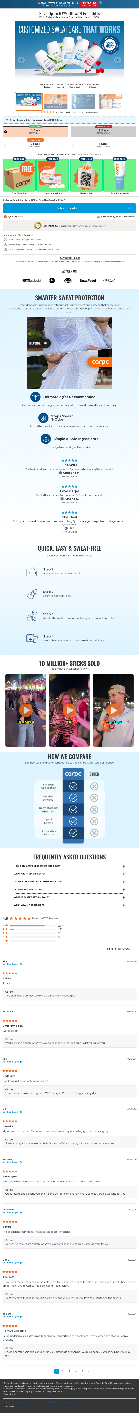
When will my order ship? (29, 905)
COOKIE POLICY (10, 1394)
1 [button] (56, 1371)
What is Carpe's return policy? (32, 897)
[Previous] (21, 60)
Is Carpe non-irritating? (28, 889)
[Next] (117, 60)
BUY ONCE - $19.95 (70, 258)
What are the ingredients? (29, 874)
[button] (100, 4)
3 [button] (69, 1371)
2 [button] (63, 1371)
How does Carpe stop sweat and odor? (37, 866)
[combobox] (119, 949)
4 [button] (76, 1371)
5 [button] (82, 1371)
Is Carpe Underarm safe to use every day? (38, 881)
